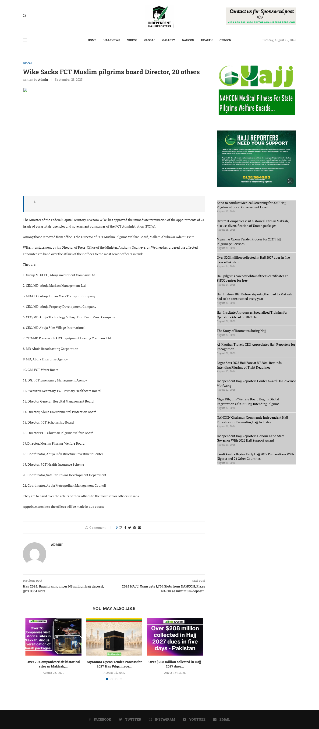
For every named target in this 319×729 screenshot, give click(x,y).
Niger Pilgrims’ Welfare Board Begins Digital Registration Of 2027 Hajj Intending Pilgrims (248, 401)
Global (149, 40)
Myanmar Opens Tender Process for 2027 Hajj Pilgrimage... (114, 664)
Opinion (225, 40)
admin (43, 79)
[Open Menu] (25, 40)
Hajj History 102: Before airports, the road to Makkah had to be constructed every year (254, 296)
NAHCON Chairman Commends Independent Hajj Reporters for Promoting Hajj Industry (252, 419)
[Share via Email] (139, 527)
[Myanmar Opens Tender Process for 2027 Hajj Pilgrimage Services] (114, 637)
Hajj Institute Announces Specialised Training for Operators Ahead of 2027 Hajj (252, 314)
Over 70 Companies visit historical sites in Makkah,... (53, 664)
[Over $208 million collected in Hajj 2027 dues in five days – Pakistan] (175, 637)
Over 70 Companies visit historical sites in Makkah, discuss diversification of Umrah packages (253, 223)
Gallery (168, 40)
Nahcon (188, 40)
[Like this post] (120, 527)
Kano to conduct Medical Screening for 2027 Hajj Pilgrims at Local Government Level (251, 205)
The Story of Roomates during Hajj (241, 330)
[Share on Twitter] (129, 527)
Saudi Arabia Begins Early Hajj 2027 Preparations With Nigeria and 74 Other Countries (255, 456)
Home (92, 40)
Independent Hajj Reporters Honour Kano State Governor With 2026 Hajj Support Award (250, 438)
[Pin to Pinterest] (134, 527)
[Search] (24, 16)
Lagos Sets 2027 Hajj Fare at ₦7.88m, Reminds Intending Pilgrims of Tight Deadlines (249, 365)
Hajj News (111, 40)
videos (132, 40)
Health (207, 40)
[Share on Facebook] (125, 527)
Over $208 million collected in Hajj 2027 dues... (175, 664)
